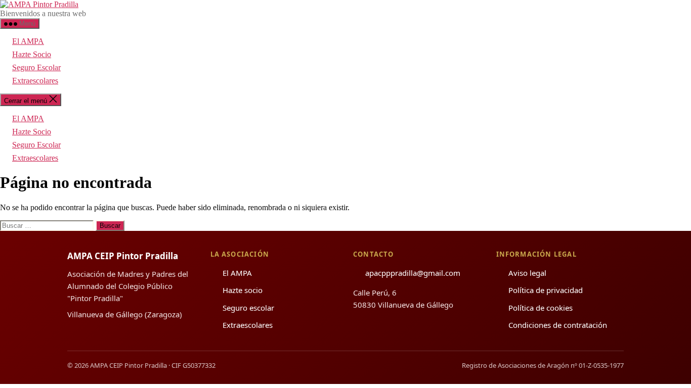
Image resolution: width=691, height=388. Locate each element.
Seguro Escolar (36, 67)
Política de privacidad (545, 290)
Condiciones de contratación (557, 325)
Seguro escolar (248, 308)
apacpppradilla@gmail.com (412, 273)
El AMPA (28, 41)
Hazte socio (243, 290)
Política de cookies (540, 308)
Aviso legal (527, 273)
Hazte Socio (31, 54)
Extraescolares (35, 80)
